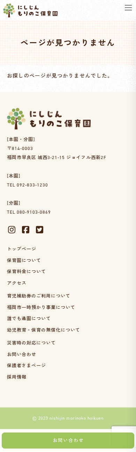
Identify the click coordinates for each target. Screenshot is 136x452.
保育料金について (26, 272)
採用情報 (17, 377)
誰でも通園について (29, 319)
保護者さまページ (26, 366)
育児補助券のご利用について (39, 296)
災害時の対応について (31, 343)
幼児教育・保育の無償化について (44, 330)
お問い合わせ (21, 354)
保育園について (24, 260)
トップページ (21, 249)
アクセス (17, 283)
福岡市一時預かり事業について (41, 307)
